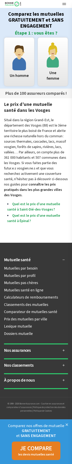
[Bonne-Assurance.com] (13, 4)
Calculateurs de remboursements (31, 297)
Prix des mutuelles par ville (25, 319)
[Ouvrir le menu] (64, 4)
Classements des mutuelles (26, 304)
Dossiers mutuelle (18, 333)
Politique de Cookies (42, 410)
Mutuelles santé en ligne (23, 290)
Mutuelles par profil (19, 275)
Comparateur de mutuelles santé (30, 312)
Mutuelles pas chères (21, 283)
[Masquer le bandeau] (66, 424)
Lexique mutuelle (18, 326)
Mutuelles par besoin (21, 268)
